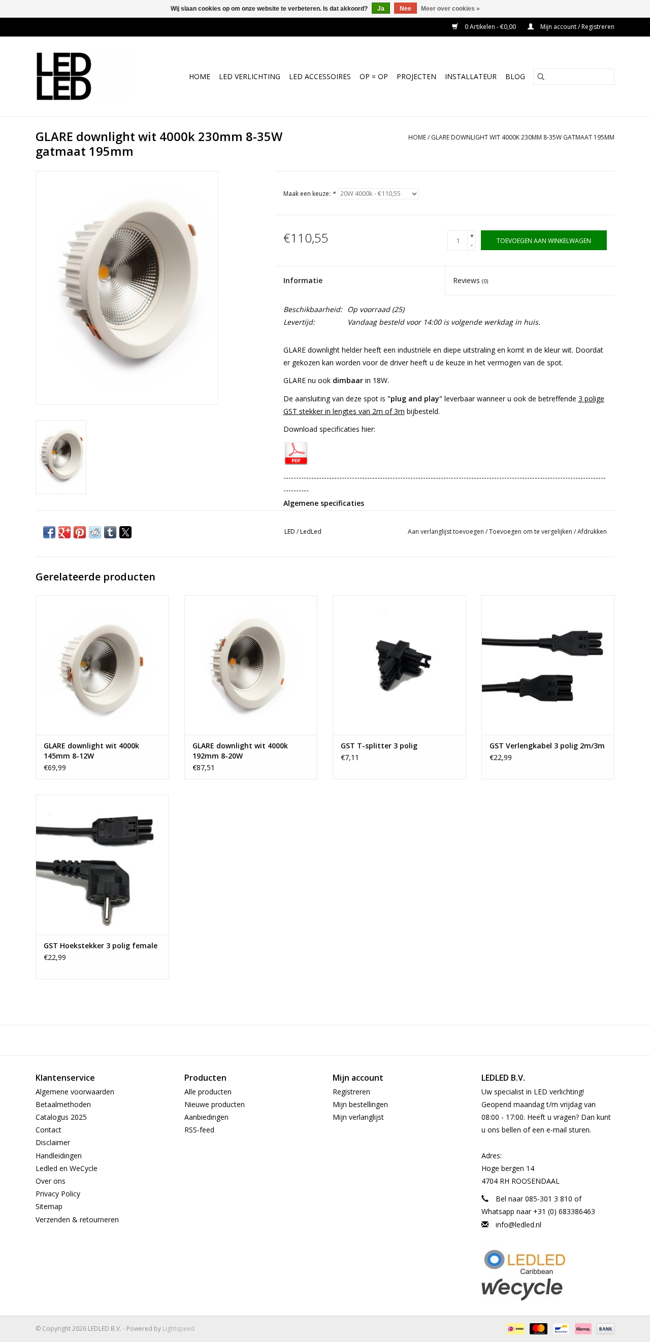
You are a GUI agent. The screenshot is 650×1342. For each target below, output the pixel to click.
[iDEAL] (514, 1328)
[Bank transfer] (603, 1328)
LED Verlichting (249, 76)
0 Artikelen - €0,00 (490, 26)
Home (199, 76)
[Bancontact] (560, 1328)
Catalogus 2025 (61, 1117)
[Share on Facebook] (49, 532)
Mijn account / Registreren (576, 26)
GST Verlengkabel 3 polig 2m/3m (547, 745)
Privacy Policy (58, 1193)
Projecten (416, 76)
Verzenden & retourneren (77, 1219)
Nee (405, 8)
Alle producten (208, 1091)
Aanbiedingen (206, 1117)
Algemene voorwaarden (75, 1091)
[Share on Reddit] (95, 532)
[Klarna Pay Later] (582, 1328)
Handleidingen (59, 1155)
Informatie (302, 280)
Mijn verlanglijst (358, 1117)
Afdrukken (592, 531)
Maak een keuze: (309, 193)
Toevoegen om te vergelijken (531, 531)
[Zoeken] (540, 76)
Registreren (351, 1091)
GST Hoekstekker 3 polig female (100, 945)
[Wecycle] (548, 1289)
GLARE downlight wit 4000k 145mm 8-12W (91, 751)
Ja (380, 8)
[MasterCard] (537, 1328)
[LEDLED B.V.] (89, 76)
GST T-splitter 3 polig (379, 745)
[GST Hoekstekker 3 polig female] (102, 864)
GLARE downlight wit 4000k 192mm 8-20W (240, 751)
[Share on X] (125, 532)
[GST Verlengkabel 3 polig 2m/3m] (548, 665)
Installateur (471, 76)
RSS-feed (199, 1129)
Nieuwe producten (214, 1104)
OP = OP (374, 76)
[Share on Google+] (64, 532)
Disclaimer (53, 1142)
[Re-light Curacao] (548, 1262)
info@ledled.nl (518, 1224)
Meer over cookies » (450, 8)
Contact (48, 1129)
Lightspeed (178, 1328)
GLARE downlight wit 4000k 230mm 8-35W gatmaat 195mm (522, 137)
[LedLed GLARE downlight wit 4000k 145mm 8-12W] (102, 665)
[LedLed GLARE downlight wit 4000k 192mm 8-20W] (251, 665)
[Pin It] (80, 532)
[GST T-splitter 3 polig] (399, 665)
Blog (515, 76)
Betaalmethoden (63, 1104)
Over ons (51, 1181)
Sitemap (49, 1206)
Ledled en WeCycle (67, 1168)
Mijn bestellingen (360, 1104)
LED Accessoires (320, 76)
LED (289, 531)
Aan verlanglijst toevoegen (446, 531)
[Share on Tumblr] (110, 532)
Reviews (470, 280)
